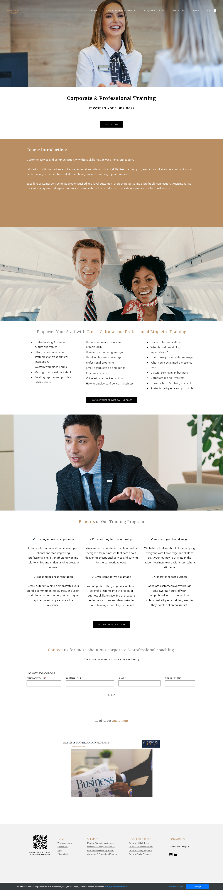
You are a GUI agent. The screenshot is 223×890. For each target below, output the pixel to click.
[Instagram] (170, 854)
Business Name (74, 678)
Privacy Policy (63, 854)
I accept (197, 886)
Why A (60, 843)
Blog (59, 850)
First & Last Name (36, 678)
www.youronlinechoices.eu (116, 886)
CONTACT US (178, 10)
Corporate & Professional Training (102, 854)
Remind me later (176, 886)
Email (122, 678)
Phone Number (173, 678)
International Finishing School (100, 850)
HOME (94, 10)
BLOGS (196, 10)
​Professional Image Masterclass (101, 847)
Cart (211, 10)
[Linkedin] (175, 854)
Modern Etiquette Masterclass (100, 843)
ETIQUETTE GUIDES (154, 10)
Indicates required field (41, 673)
